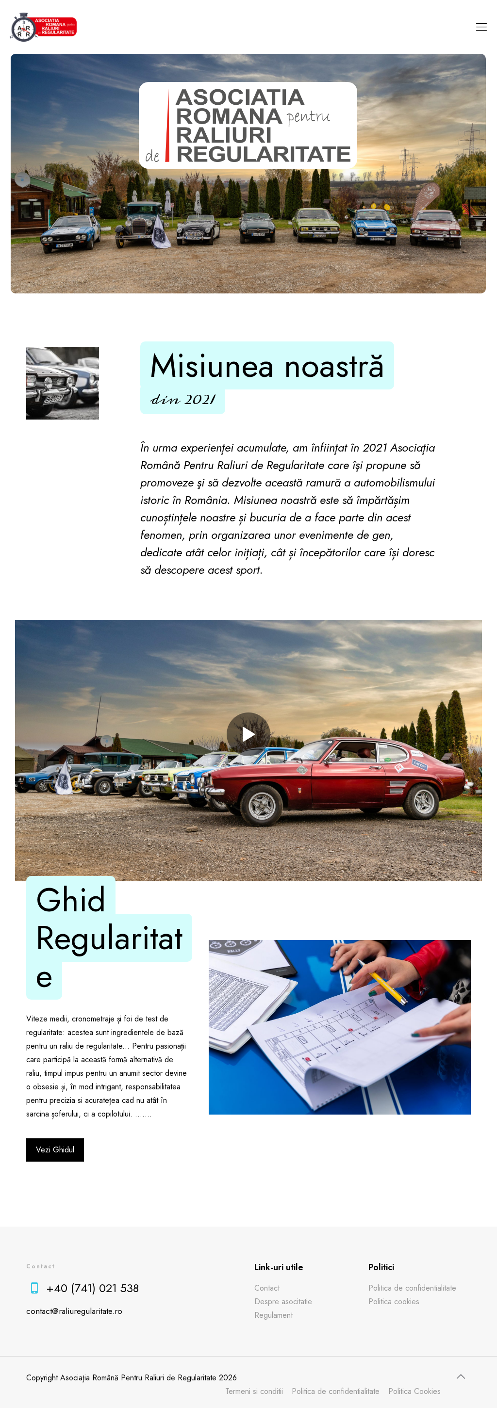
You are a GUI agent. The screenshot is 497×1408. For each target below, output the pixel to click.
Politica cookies (393, 1301)
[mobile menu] (481, 26)
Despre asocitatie (283, 1301)
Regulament (273, 1315)
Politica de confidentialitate (412, 1288)
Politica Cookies (414, 1391)
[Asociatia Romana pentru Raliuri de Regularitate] (43, 26)
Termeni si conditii (254, 1391)
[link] (248, 734)
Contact (267, 1288)
